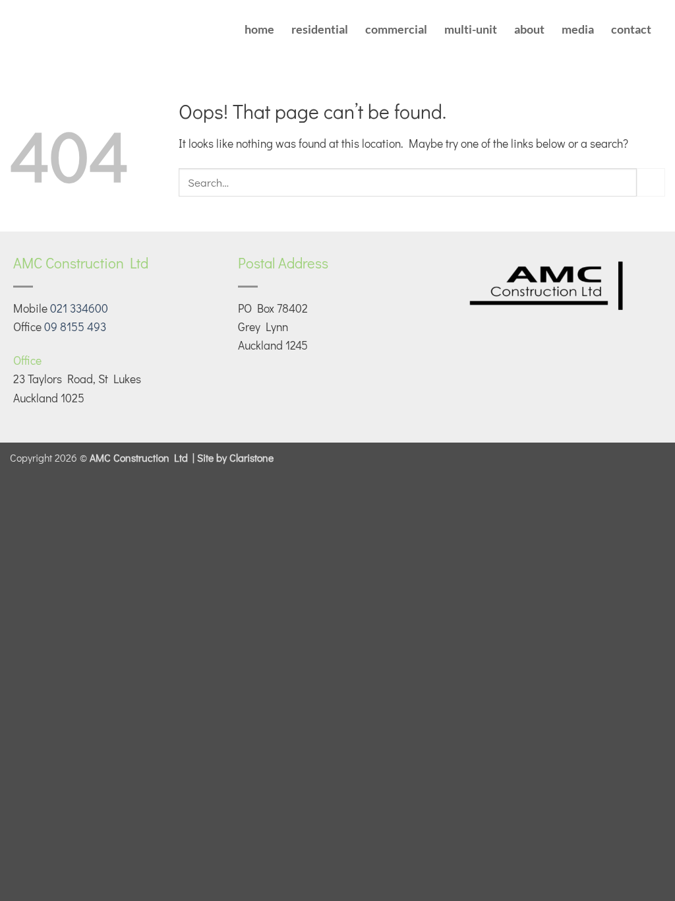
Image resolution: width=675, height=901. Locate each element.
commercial (396, 29)
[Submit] (651, 182)
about (529, 29)
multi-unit (470, 29)
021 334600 (79, 308)
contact (631, 29)
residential (319, 29)
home (259, 29)
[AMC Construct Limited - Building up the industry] (93, 29)
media (578, 29)
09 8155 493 (75, 326)
